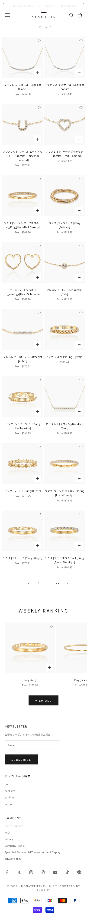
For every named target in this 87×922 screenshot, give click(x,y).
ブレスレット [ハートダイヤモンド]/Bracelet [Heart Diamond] (64, 154)
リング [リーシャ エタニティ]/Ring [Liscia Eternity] (64, 493)
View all (43, 700)
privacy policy (13, 858)
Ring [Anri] (30, 680)
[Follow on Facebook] (7, 872)
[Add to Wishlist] (39, 40)
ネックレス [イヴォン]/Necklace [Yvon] (64, 426)
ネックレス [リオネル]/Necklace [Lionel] (22, 87)
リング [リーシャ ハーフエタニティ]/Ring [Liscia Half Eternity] (22, 225)
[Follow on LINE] (79, 872)
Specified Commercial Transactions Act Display (32, 852)
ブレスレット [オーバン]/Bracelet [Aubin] (22, 359)
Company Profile (15, 845)
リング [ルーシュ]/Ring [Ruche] (22, 491)
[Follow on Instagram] (31, 872)
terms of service (14, 826)
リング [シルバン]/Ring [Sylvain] (64, 357)
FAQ (7, 832)
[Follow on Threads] (43, 872)
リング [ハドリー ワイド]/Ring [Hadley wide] (22, 426)
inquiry (9, 839)
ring (7, 784)
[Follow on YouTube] (55, 872)
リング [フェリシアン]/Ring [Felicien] (64, 225)
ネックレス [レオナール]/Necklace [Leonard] (64, 87)
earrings (9, 797)
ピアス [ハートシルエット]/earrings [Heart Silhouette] (23, 292)
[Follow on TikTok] (67, 872)
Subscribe (21, 759)
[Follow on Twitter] (19, 872)
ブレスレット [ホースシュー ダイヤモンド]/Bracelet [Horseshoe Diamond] (23, 156)
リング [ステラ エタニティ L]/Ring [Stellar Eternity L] (64, 560)
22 (58, 583)
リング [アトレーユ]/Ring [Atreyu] (22, 558)
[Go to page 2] (68, 583)
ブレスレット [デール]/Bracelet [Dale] (64, 292)
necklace (10, 791)
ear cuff (9, 804)
